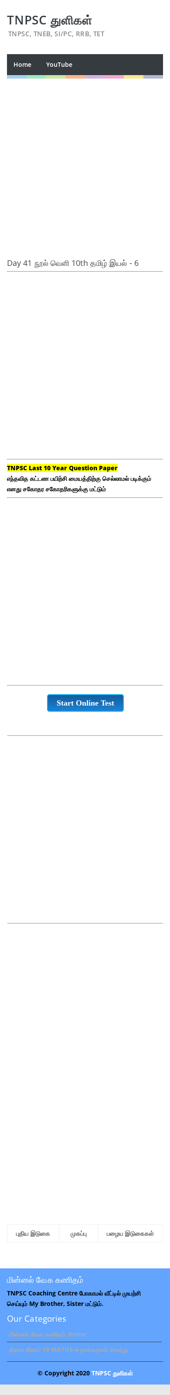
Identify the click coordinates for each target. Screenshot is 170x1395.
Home (22, 64)
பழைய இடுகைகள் (130, 1233)
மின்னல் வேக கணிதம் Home (47, 1334)
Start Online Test (85, 703)
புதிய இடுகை (33, 1233)
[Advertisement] (85, 164)
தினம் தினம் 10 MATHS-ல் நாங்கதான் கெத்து (68, 1349)
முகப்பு (79, 1233)
